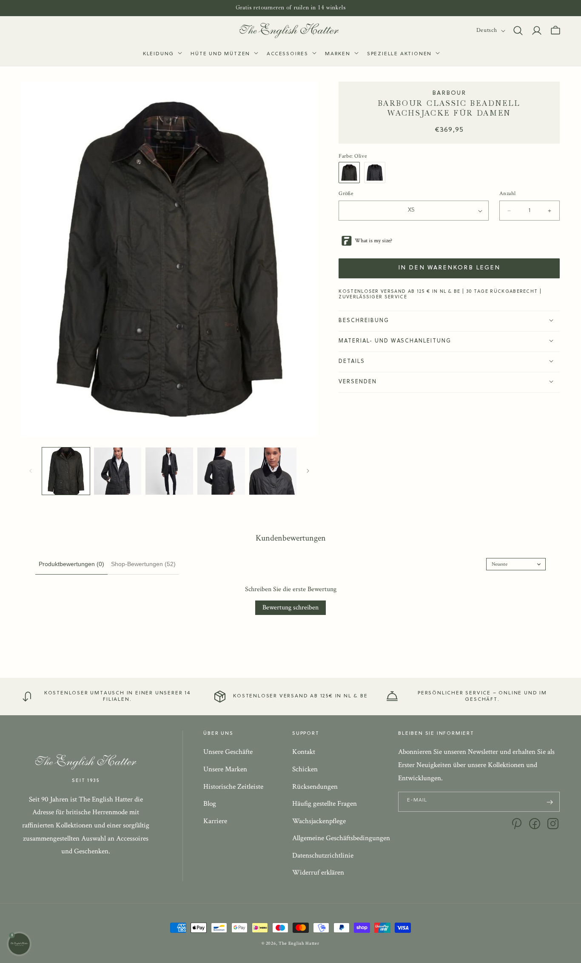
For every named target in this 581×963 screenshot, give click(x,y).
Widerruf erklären (318, 873)
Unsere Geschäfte (228, 752)
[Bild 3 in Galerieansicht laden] (169, 471)
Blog (209, 804)
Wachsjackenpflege (319, 821)
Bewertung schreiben (290, 607)
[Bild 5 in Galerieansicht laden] (273, 471)
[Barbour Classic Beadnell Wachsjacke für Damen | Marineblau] (377, 173)
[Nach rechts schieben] (308, 471)
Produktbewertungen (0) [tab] (71, 564)
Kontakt (303, 752)
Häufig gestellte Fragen (324, 804)
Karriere (215, 821)
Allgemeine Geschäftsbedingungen (341, 838)
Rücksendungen (315, 786)
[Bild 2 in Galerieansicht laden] (118, 471)
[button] (161, 54)
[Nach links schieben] (30, 471)
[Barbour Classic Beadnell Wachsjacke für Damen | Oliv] (351, 173)
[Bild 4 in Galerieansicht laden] (221, 471)
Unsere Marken (225, 769)
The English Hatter (299, 943)
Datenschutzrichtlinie (322, 855)
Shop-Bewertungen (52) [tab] (143, 564)
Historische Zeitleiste (233, 786)
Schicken (305, 769)
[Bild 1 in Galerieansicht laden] (66, 471)
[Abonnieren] (550, 802)
